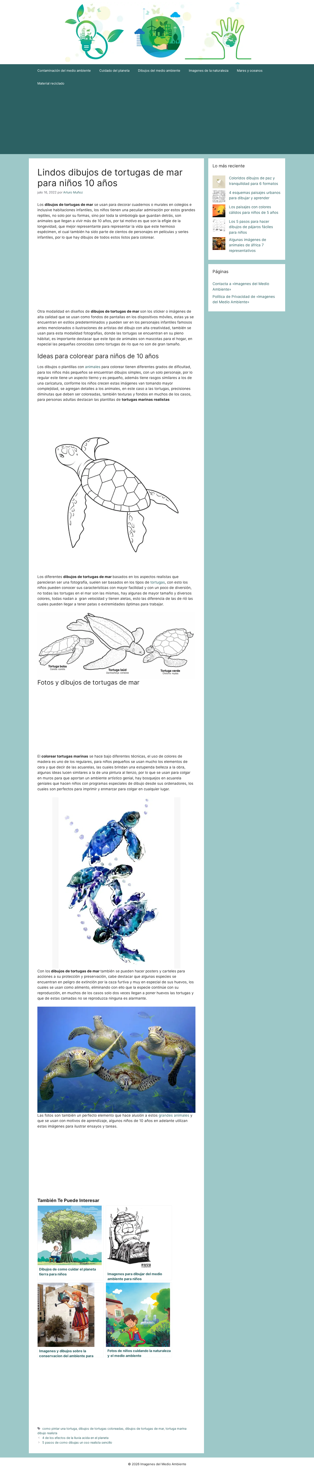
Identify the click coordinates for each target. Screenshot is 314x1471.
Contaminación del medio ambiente (64, 70)
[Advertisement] (157, 122)
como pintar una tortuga (59, 1428)
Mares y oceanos (250, 70)
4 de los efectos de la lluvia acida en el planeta (75, 1438)
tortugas (157, 582)
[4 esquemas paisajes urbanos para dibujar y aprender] (219, 197)
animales (93, 367)
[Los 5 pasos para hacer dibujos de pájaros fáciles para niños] (219, 226)
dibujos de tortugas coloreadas (101, 1428)
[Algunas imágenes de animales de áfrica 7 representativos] (219, 244)
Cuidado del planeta (114, 70)
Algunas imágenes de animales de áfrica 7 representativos (247, 245)
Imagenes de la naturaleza (208, 70)
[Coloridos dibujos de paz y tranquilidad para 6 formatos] (219, 182)
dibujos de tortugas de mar (144, 1428)
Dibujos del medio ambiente (159, 70)
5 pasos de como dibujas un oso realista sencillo (77, 1442)
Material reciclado (50, 83)
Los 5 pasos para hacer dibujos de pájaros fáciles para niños (251, 227)
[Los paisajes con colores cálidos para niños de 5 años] (219, 211)
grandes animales (174, 1115)
